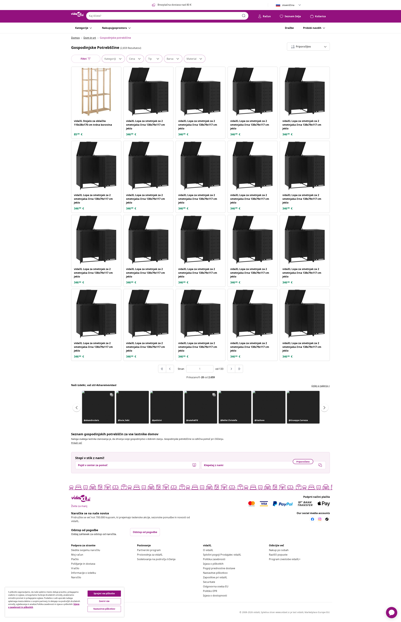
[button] (171, 5)
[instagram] (319, 519)
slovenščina (288, 5)
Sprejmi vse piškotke (104, 593)
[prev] (170, 369)
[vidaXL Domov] (77, 14)
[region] (64, 602)
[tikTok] (326, 519)
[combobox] (167, 16)
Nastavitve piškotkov (215, 573)
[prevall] (162, 369)
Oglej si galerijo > (320, 385)
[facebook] (312, 519)
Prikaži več (76, 442)
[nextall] (239, 369)
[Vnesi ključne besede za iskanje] (243, 15)
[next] (231, 369)
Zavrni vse (104, 601)
